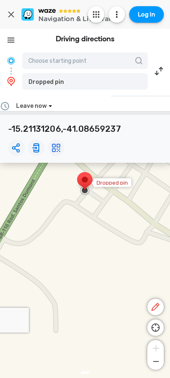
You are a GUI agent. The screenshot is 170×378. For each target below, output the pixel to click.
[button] (85, 81)
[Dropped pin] (85, 184)
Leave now (31, 105)
